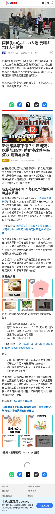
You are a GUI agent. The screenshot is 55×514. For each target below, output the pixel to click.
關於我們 (5, 491)
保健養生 (6, 160)
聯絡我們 (5, 486)
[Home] (12, 2)
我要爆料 (31, 496)
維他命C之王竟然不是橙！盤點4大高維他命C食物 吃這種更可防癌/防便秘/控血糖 (26, 229)
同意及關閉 (44, 506)
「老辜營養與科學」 (24, 401)
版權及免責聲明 (34, 486)
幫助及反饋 (32, 491)
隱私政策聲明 (7, 496)
